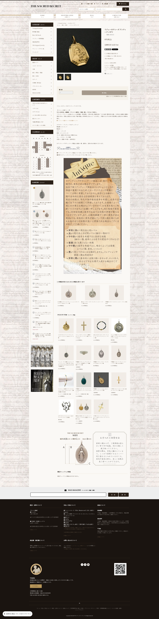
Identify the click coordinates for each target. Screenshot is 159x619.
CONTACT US (116, 16)
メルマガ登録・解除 (88, 4)
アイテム (124, 4)
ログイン (113, 4)
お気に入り (109, 73)
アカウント (98, 4)
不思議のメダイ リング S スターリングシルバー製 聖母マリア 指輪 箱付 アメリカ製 (83, 363)
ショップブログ (79, 610)
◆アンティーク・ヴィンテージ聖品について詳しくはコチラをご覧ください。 (77, 153)
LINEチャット (83, 545)
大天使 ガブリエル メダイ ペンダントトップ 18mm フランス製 (43, 284)
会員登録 (106, 4)
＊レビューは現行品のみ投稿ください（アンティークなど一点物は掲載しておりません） (116, 68)
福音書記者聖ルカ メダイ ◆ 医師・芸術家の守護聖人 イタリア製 (43, 247)
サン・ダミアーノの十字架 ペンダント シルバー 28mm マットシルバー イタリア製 (43, 314)
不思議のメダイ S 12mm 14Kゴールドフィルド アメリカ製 (100, 389)
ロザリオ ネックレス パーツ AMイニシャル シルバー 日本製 (66, 416)
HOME (42, 16)
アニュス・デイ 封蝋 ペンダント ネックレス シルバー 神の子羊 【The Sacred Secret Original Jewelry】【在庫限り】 (66, 364)
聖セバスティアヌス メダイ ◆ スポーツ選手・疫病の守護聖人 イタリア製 (37, 223)
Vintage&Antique (62, 23)
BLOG (92, 16)
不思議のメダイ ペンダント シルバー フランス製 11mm (116, 302)
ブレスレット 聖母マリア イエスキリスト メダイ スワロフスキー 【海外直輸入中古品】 (66, 390)
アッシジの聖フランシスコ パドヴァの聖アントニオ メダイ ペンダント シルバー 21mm (119, 336)
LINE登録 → (35, 586)
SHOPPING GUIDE (67, 16)
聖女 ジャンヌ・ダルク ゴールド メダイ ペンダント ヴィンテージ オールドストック (43, 302)
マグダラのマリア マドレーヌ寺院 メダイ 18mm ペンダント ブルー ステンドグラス (43, 275)
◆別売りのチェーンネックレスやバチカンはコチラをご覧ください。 (75, 155)
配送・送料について (57, 608)
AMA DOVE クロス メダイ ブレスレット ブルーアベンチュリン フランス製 (101, 336)
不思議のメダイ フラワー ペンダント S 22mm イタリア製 (101, 362)
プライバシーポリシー (90, 608)
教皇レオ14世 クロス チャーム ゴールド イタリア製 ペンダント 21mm (43, 239)
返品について (109, 96)
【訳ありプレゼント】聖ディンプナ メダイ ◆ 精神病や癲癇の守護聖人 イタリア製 (43, 323)
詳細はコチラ (33, 529)
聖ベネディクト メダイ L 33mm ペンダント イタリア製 (43, 232)
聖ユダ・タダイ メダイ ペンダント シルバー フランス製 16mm (92, 302)
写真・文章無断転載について (103, 608)
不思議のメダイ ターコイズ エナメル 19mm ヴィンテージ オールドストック (83, 390)
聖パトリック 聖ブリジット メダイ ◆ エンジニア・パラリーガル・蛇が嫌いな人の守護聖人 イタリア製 (43, 256)
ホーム (58, 25)
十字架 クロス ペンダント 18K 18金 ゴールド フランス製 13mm (119, 389)
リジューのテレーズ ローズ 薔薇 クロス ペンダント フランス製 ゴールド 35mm (83, 336)
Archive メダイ (71, 23)
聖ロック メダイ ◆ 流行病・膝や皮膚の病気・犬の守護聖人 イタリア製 (42, 203)
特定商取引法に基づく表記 (120, 96)
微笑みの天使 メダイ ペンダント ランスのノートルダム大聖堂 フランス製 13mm (84, 417)
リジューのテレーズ (74, 25)
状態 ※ (59, 139)
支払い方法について (46, 608)
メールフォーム (75, 545)
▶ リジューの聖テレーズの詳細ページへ (67, 120)
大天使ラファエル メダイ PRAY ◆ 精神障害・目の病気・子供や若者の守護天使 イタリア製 (43, 335)
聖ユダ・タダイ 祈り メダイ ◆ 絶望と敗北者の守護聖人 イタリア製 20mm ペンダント (43, 293)
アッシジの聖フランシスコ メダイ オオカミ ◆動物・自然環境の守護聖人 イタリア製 (43, 266)
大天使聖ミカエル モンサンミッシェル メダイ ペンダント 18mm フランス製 (68, 302)
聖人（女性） (65, 25)
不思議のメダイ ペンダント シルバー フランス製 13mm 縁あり (118, 362)
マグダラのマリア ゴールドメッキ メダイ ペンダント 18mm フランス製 (66, 336)
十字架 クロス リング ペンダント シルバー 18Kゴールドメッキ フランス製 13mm (101, 417)
